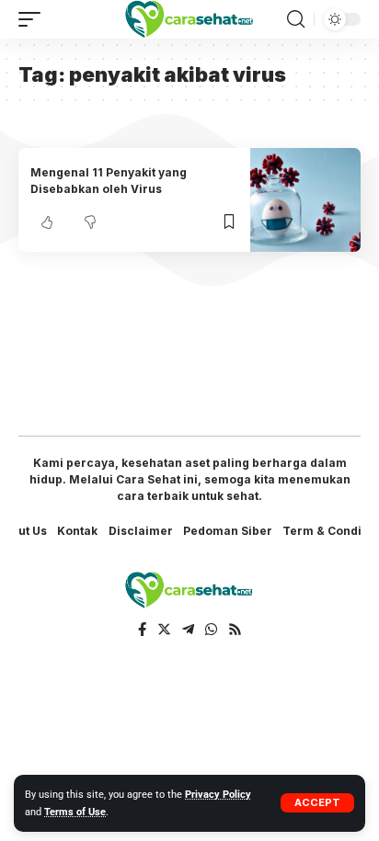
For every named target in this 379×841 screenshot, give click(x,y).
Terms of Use (75, 812)
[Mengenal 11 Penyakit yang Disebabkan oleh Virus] (305, 200)
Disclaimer (141, 531)
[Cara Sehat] (189, 19)
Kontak (77, 531)
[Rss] (235, 630)
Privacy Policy (218, 795)
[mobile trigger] (34, 19)
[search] (295, 19)
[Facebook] (142, 630)
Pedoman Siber (227, 531)
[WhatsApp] (211, 630)
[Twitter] (164, 630)
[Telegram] (188, 630)
